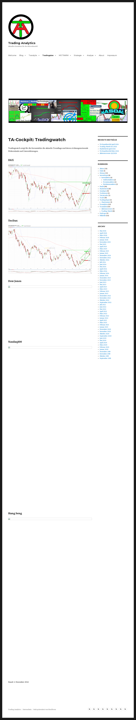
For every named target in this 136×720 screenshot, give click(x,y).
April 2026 (103, 233)
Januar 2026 (104, 240)
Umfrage (103, 213)
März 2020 (103, 345)
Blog (21, 55)
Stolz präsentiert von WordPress (44, 709)
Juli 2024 (103, 262)
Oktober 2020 (104, 334)
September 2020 (105, 336)
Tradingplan (48, 55)
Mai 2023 (103, 284)
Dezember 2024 (105, 255)
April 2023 (103, 287)
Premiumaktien (108, 182)
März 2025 (103, 249)
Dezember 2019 (105, 352)
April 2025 (103, 246)
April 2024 (103, 269)
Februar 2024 (104, 273)
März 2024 (103, 271)
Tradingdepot (105, 200)
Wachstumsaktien (109, 184)
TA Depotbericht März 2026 (109, 151)
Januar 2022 (104, 318)
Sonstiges (103, 191)
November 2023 (105, 280)
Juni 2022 (103, 307)
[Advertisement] (68, 79)
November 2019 (105, 354)
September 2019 (105, 358)
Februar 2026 (104, 238)
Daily (101, 171)
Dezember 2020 (105, 329)
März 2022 (103, 314)
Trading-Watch (106, 211)
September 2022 (105, 302)
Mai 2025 (103, 244)
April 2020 (103, 343)
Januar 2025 (104, 253)
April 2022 (103, 311)
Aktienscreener (106, 209)
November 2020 (105, 331)
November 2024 (105, 258)
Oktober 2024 (104, 260)
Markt (102, 186)
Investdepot (104, 175)
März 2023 (103, 289)
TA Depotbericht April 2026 (109, 144)
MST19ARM (64, 55)
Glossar (102, 173)
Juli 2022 (103, 305)
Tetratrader (104, 195)
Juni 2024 (103, 264)
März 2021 (103, 322)
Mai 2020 (103, 340)
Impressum (112, 55)
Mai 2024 (103, 267)
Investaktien (105, 178)
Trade (102, 198)
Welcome (12, 55)
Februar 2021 (104, 325)
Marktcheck (104, 189)
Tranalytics (104, 204)
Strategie (78, 55)
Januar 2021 (104, 327)
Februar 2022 (104, 316)
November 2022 (105, 298)
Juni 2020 (103, 338)
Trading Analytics (21, 43)
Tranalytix (33, 55)
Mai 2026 (103, 231)
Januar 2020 (104, 349)
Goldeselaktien (108, 180)
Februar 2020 (104, 347)
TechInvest (104, 193)
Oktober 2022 (104, 300)
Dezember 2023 (105, 278)
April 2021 (103, 320)
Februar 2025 (104, 251)
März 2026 (103, 235)
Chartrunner (105, 202)
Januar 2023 (104, 293)
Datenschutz (27, 709)
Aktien (102, 169)
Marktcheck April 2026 (107, 149)
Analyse (90, 55)
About (101, 55)
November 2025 (105, 242)
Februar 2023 (104, 291)
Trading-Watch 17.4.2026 (108, 147)
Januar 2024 (104, 276)
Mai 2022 (103, 309)
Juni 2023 (103, 282)
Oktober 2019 (104, 356)
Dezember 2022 (105, 296)
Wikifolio (103, 216)
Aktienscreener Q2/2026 (108, 153)
